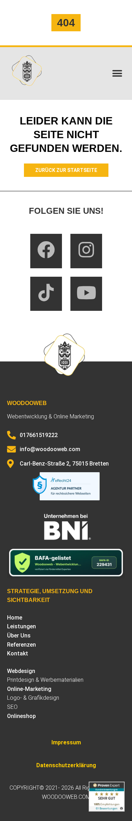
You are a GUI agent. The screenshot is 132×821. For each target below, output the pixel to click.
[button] (117, 74)
